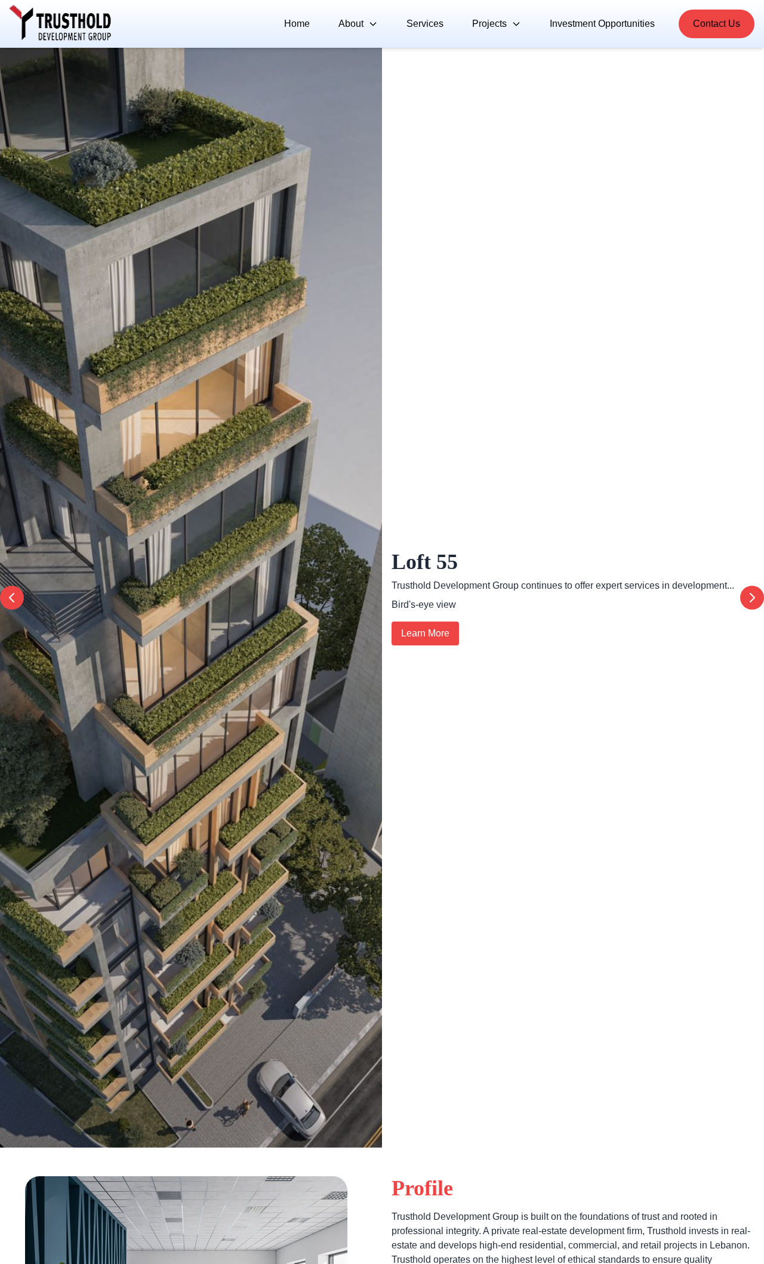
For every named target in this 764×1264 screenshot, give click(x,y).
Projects (489, 24)
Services (424, 24)
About (350, 24)
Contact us (716, 24)
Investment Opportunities (602, 24)
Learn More (425, 633)
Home (297, 24)
